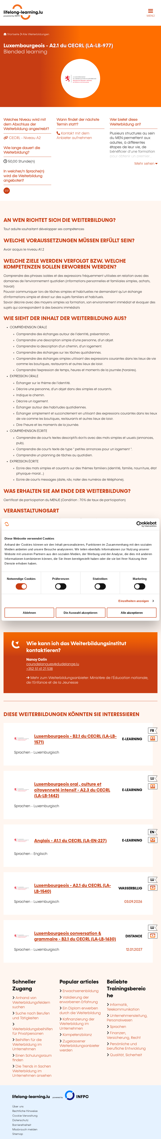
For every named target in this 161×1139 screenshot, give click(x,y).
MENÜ (151, 16)
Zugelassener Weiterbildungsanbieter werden (79, 1046)
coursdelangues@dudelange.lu (52, 664)
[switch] (60, 586)
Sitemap (17, 1134)
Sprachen (118, 1027)
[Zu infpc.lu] (50, 1099)
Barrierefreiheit (21, 1125)
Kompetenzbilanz (77, 1035)
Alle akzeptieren (132, 612)
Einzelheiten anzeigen (133, 600)
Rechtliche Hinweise (25, 1111)
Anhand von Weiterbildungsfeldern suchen (31, 1002)
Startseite (13, 34)
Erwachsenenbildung (81, 991)
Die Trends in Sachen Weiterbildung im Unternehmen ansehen (31, 1071)
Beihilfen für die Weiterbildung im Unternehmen (27, 1044)
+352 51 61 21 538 (39, 669)
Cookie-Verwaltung (25, 1115)
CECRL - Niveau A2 (24, 138)
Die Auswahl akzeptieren (80, 612)
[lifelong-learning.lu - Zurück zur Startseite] (23, 13)
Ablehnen (29, 612)
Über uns (18, 1106)
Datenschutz (20, 1120)
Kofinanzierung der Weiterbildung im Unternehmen (76, 1024)
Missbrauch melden (24, 1129)
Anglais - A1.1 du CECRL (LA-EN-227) (70, 841)
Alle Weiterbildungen (35, 34)
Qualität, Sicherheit (126, 1055)
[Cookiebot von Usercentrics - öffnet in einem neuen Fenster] (139, 524)
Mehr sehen (144, 164)
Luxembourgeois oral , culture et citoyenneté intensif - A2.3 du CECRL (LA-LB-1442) (72, 790)
